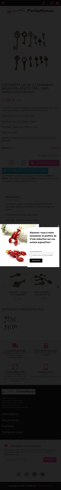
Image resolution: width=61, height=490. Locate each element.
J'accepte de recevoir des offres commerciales (42, 255)
